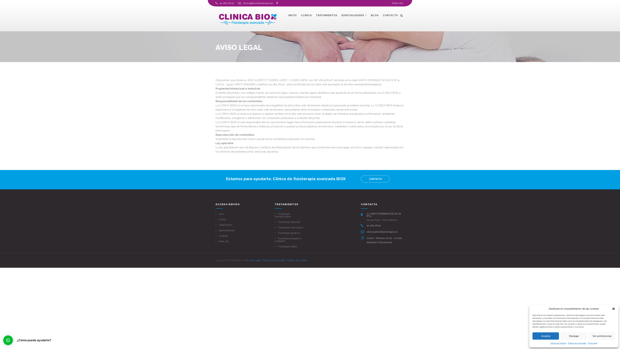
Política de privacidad (577, 343)
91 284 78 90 (227, 3)
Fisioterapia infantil (287, 246)
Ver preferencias (602, 336)
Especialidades (352, 15)
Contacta (390, 15)
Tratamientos (326, 15)
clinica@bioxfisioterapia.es (259, 3)
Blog (375, 15)
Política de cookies (558, 343)
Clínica (306, 15)
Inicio (292, 15)
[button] (613, 308)
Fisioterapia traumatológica (282, 215)
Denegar (574, 336)
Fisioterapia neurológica (290, 227)
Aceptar (545, 336)
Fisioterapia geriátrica (289, 233)
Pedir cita (397, 3)
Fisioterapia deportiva (289, 222)
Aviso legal (592, 343)
